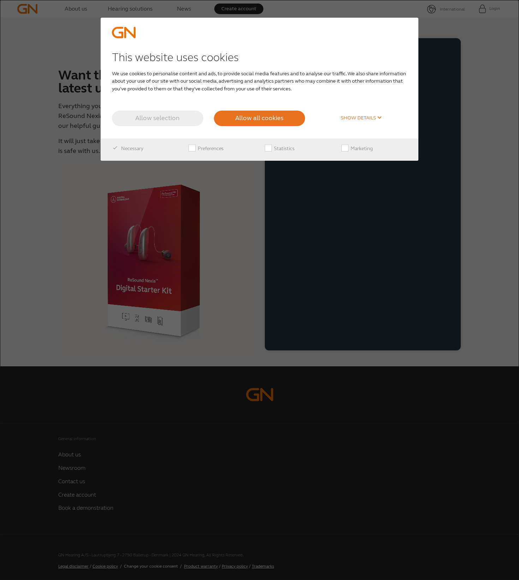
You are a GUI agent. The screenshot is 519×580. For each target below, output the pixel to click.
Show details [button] (359, 118)
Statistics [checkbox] (283, 149)
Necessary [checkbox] (131, 149)
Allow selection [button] (157, 118)
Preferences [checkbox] (210, 149)
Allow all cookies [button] (259, 118)
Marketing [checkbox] (361, 149)
